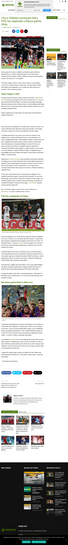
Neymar (21, 243)
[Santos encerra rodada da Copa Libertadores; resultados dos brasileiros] (62, 75)
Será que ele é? (39, 383)
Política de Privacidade (38, 542)
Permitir (47, 10)
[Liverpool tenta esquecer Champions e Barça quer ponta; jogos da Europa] (62, 57)
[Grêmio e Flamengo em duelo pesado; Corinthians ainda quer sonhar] (50, 501)
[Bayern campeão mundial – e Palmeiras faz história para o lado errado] (7, 420)
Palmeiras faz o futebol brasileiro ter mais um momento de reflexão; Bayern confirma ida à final (22, 429)
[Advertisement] (22, 121)
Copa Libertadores (50, 78)
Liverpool (11, 159)
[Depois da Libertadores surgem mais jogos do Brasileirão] (50, 492)
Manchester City (6, 191)
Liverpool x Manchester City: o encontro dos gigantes (7, 448)
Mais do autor (23, 412)
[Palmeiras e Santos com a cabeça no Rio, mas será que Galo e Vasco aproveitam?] (50, 511)
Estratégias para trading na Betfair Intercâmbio (36, 506)
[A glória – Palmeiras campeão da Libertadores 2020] (51, 75)
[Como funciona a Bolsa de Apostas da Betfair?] (27, 498)
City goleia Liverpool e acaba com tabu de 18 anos (37, 427)
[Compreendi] (66, 540)
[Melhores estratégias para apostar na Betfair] (51, 57)
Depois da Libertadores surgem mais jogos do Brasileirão (60, 492)
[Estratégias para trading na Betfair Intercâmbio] (27, 506)
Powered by (19, 10)
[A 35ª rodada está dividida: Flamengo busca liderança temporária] (50, 474)
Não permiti (37, 10)
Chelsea (18, 159)
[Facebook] (59, 1)
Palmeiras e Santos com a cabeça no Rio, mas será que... (60, 511)
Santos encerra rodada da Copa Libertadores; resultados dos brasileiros (61, 83)
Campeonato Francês (6, 14)
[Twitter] (65, 1)
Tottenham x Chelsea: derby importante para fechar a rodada (22, 448)
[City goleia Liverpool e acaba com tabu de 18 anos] (37, 420)
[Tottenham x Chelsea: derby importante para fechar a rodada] (22, 440)
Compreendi (26, 542)
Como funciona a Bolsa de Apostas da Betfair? (37, 498)
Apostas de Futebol (54, 10)
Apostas (49, 59)
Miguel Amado (7, 27)
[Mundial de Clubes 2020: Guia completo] (37, 440)
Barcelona (12, 339)
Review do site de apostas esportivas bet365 (37, 489)
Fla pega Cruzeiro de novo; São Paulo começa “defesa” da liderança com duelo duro (10, 385)
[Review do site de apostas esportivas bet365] (27, 489)
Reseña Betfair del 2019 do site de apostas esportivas (33, 478)
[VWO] (24, 10)
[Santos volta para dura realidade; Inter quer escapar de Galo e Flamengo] (50, 484)
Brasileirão (11, 10)
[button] (64, 10)
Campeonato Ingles (36, 423)
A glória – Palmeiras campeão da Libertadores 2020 (50, 83)
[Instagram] (62, 1)
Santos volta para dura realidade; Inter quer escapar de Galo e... (60, 484)
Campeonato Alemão (61, 59)
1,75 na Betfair (32, 183)
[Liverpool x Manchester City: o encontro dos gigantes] (7, 440)
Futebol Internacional (7, 423)
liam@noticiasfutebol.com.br (32, 534)
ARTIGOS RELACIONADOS (9, 412)
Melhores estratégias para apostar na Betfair (51, 63)
